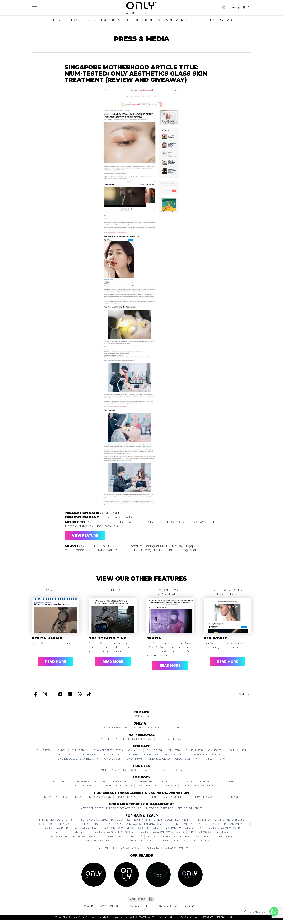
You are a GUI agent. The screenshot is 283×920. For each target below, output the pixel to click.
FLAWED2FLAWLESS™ (108, 750)
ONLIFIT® (203, 781)
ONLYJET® (131, 754)
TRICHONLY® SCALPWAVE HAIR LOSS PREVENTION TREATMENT (190, 836)
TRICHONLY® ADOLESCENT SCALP (161, 832)
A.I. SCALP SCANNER (147, 727)
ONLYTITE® (148, 797)
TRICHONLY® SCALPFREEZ (183, 828)
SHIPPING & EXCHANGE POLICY (167, 848)
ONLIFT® (174, 750)
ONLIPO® (164, 781)
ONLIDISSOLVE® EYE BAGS (118, 770)
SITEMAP (141, 910)
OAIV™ (61, 750)
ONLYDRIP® (154, 750)
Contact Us (213, 20)
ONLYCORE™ (57, 781)
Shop (127, 20)
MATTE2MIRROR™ (214, 758)
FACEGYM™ (151, 754)
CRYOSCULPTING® (80, 785)
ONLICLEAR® (110, 754)
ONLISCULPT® (225, 781)
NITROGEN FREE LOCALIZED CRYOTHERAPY (174, 808)
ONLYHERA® (118, 781)
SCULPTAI (172, 727)
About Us (58, 20)
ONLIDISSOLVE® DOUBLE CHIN (78, 758)
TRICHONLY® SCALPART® (56, 819)
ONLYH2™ (134, 750)
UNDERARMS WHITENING (198, 785)
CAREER (243, 694)
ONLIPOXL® (184, 781)
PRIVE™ (236, 797)
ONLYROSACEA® (159, 758)
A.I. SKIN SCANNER (116, 727)
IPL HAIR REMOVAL (170, 739)
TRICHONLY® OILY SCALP (223, 828)
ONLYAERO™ (80, 750)
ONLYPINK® (141, 716)
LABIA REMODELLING (175, 797)
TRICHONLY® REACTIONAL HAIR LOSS (219, 819)
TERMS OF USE (105, 848)
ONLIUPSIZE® (72, 797)
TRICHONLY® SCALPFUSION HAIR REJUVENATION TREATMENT (113, 840)
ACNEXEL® (89, 754)
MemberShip (191, 20)
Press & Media (167, 20)
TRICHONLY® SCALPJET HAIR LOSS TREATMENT (109, 819)
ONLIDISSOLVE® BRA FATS (114, 785)
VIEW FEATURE (85, 536)
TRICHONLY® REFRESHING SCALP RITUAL (70, 828)
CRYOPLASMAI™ (186, 758)
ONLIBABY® (216, 750)
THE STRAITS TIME (107, 638)
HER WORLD (216, 638)
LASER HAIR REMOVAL (137, 739)
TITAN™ (100, 781)
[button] (34, 8)
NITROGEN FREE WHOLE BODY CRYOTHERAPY (110, 808)
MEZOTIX (176, 770)
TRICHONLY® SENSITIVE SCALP (113, 832)
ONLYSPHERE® (142, 781)
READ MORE (55, 661)
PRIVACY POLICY (131, 848)
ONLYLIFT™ (44, 750)
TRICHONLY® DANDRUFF (71, 832)
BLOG (227, 694)
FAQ (229, 20)
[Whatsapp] (273, 911)
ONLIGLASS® (238, 750)
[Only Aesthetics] (141, 7)
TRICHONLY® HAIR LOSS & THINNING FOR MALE (137, 823)
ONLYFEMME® (126, 797)
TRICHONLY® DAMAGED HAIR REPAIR (74, 836)
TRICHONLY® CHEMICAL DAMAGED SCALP (130, 828)
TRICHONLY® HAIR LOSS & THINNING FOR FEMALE (68, 823)
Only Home (144, 20)
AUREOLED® (109, 739)
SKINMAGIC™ (173, 754)
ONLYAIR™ (219, 754)
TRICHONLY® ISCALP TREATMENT (167, 819)
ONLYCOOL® (112, 758)
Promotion (110, 20)
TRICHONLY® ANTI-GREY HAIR (209, 832)
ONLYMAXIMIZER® (99, 797)
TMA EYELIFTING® (153, 770)
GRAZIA (153, 638)
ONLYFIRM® (134, 758)
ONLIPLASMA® (67, 754)
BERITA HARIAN (47, 638)
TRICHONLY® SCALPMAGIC (123, 836)
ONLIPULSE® (194, 750)
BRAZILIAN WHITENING (210, 797)
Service (75, 20)
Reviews (91, 20)
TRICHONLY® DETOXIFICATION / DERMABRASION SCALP (211, 823)
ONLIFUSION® (197, 754)
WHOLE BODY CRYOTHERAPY (157, 785)
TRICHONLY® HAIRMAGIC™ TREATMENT (185, 840)
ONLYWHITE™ (80, 781)
